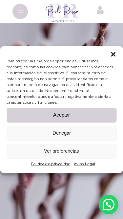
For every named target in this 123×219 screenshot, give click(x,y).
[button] (113, 54)
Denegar (61, 133)
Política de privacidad (50, 164)
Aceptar (61, 115)
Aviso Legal (84, 164)
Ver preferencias (61, 151)
